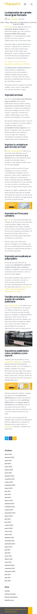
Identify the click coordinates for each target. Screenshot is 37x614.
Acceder (7, 591)
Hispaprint (8, 27)
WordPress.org (9, 600)
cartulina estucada (13, 305)
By (9, 19)
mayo (8, 460)
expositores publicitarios (13, 362)
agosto (9, 488)
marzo (8, 466)
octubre (9, 482)
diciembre (9, 457)
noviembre (10, 479)
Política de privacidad (11, 609)
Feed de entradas (10, 594)
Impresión (15, 19)
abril (8, 463)
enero (8, 454)
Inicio (2, 22)
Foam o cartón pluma (14, 151)
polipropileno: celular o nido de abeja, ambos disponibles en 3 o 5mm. (18, 289)
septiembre (10, 485)
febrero (9, 470)
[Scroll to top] (30, 610)
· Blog (7, 22)
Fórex (9, 220)
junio (8, 494)
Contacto (14, 612)
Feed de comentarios (11, 597)
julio (8, 491)
